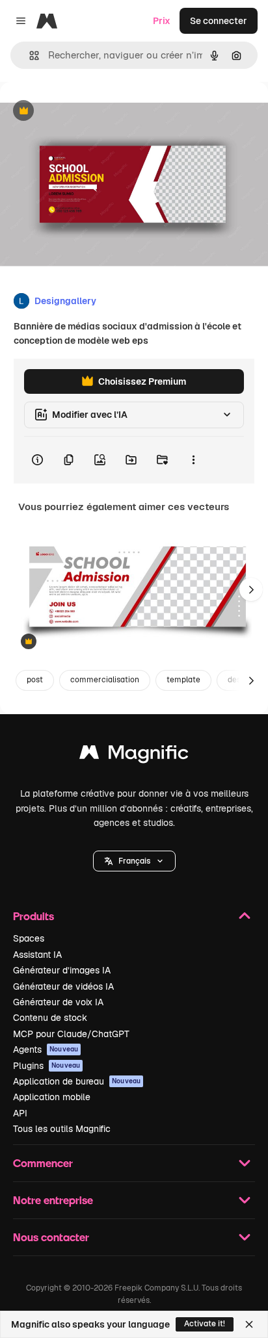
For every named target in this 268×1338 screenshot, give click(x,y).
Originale (86, 111)
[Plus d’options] (193, 460)
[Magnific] (134, 755)
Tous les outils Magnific (62, 1129)
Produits (33, 916)
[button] (134, 861)
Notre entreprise (53, 1200)
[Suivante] (251, 589)
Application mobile (51, 1097)
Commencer (43, 1163)
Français (134, 861)
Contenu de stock (50, 1017)
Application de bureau (77, 1081)
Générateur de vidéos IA (63, 986)
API (20, 1113)
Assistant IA (37, 954)
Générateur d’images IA (62, 970)
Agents (45, 1049)
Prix (161, 21)
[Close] (249, 1324)
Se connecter (218, 21)
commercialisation (104, 680)
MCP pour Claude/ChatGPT (71, 1034)
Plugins (46, 1066)
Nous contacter (51, 1237)
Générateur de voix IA (58, 1002)
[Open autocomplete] (29, 55)
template (183, 680)
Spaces (28, 938)
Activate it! (204, 1324)
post (35, 680)
